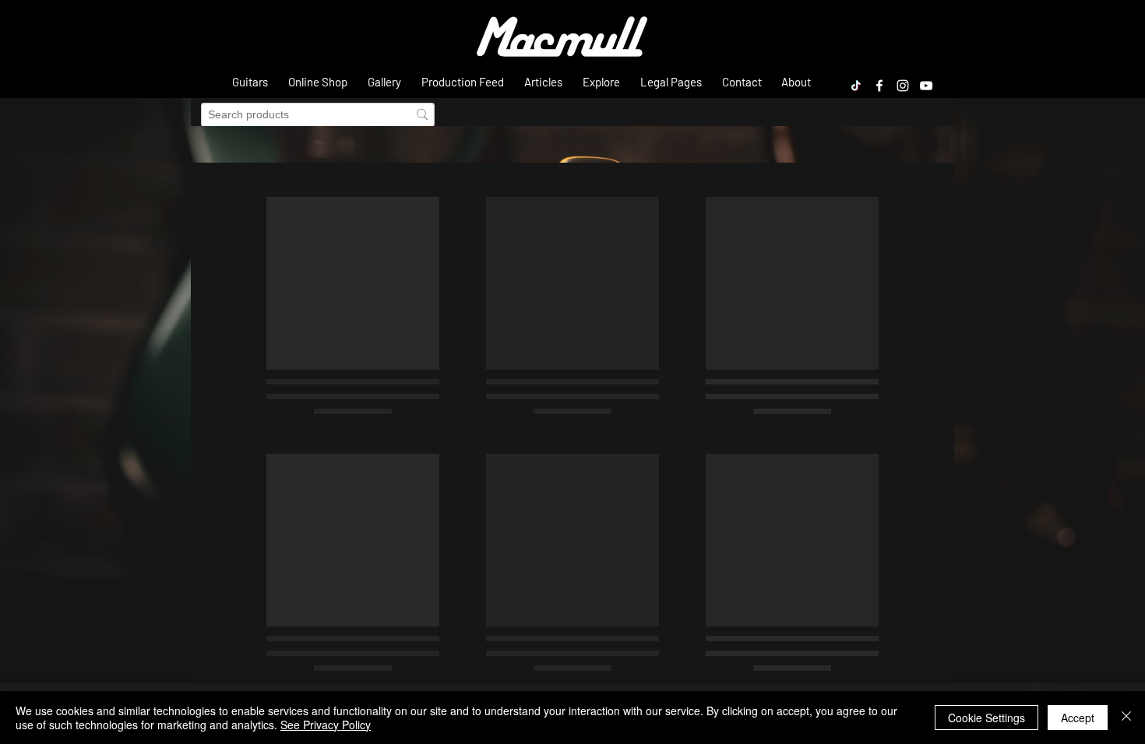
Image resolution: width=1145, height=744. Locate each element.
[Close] (1126, 718)
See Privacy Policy (325, 724)
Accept (1077, 717)
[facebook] (879, 85)
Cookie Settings (986, 717)
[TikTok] (856, 85)
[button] (250, 81)
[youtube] (926, 85)
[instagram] (903, 85)
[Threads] (832, 85)
